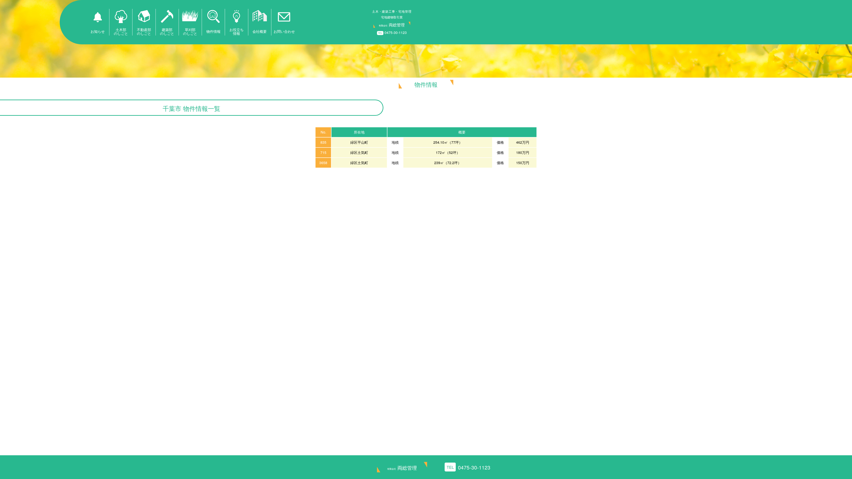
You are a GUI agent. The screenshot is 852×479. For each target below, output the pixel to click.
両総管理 (402, 467)
